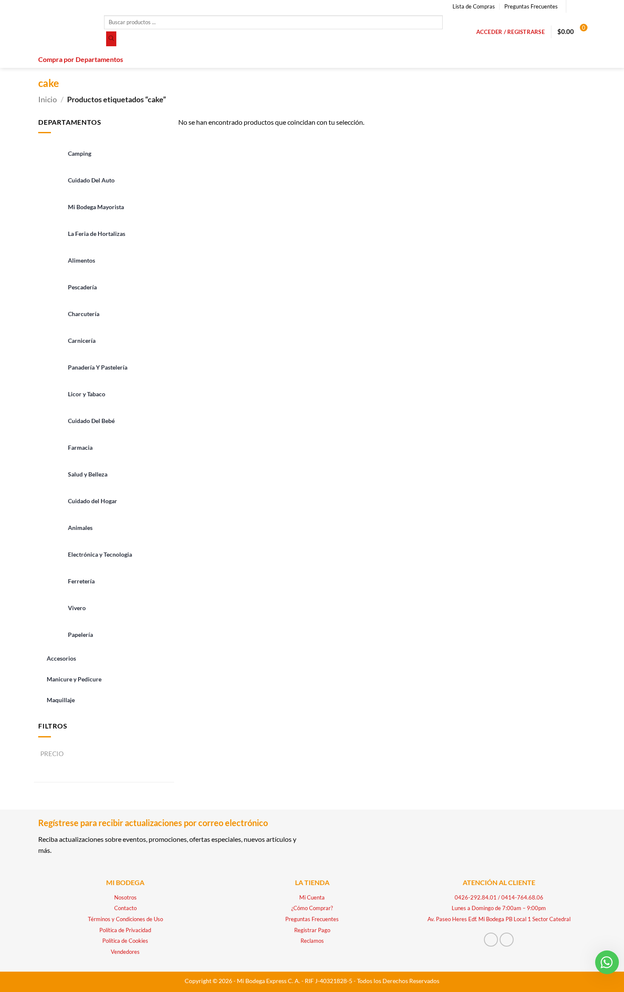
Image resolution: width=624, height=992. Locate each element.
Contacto (125, 908)
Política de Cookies (125, 940)
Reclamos (312, 940)
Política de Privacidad (125, 930)
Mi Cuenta (312, 897)
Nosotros (125, 897)
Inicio (47, 99)
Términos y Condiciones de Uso (125, 919)
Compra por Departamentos (80, 59)
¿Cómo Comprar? (312, 908)
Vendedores (125, 951)
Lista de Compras (474, 6)
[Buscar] (111, 39)
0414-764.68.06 (522, 897)
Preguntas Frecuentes (531, 6)
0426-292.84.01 (476, 897)
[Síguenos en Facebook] (573, 6)
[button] (510, 31)
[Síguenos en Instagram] (581, 6)
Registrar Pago (312, 930)
